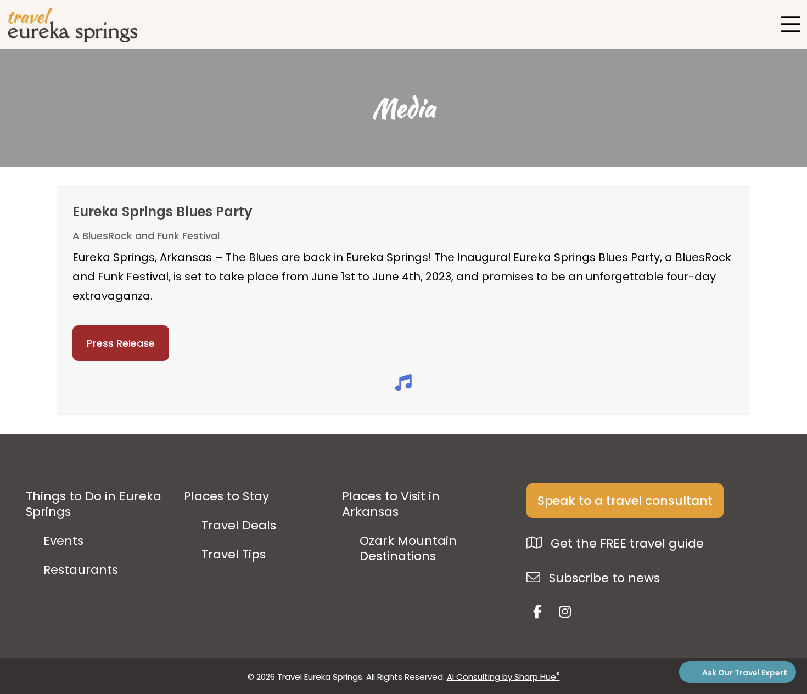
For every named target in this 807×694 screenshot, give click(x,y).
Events (63, 541)
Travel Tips (233, 554)
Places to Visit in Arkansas (391, 504)
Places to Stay (226, 496)
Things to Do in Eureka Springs (93, 504)
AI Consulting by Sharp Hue (503, 676)
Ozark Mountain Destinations (408, 548)
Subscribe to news (603, 577)
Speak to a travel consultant (625, 500)
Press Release (121, 343)
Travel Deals (238, 525)
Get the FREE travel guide (625, 543)
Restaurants (80, 570)
